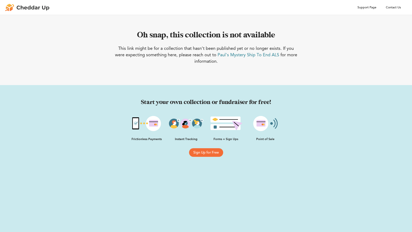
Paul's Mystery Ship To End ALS (248, 54)
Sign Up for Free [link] (206, 152)
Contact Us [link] (393, 7)
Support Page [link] (366, 7)
